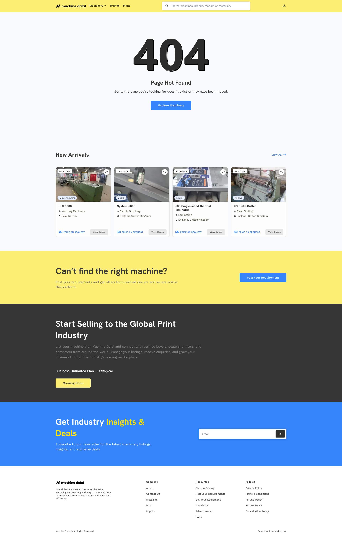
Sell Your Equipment (208, 499)
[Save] (106, 172)
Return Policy (253, 505)
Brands (115, 5)
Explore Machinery (171, 105)
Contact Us (153, 493)
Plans (126, 5)
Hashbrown (270, 531)
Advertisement (205, 511)
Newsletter (202, 505)
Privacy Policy (253, 488)
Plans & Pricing (205, 488)
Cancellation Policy (257, 511)
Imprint (150, 511)
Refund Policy (253, 499)
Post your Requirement (263, 277)
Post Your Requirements (210, 493)
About (150, 488)
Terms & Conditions (257, 493)
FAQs (199, 517)
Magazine (151, 499)
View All (279, 155)
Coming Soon (73, 383)
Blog (148, 505)
